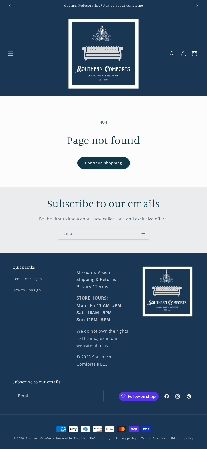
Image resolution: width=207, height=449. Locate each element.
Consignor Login (27, 278)
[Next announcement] (197, 5)
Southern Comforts (40, 438)
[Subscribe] (143, 234)
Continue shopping (103, 162)
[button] (10, 53)
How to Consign (27, 290)
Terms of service (153, 438)
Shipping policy (181, 438)
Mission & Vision (93, 272)
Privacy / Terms (92, 286)
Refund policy (100, 438)
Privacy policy (126, 438)
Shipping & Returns (96, 279)
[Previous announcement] (9, 5)
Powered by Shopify (70, 438)
